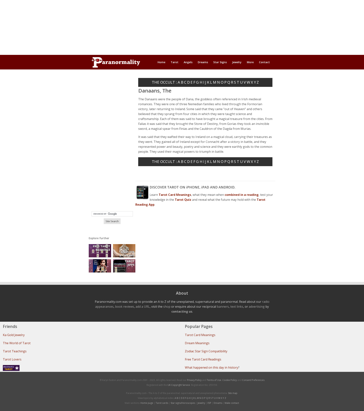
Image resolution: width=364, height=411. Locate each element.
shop (166, 306)
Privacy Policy (194, 380)
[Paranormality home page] (116, 62)
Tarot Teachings (15, 351)
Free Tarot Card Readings (203, 359)
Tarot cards (162, 403)
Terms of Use (214, 380)
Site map (232, 393)
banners (223, 306)
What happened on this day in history (211, 367)
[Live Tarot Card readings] (100, 265)
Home (161, 62)
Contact (264, 62)
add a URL (143, 306)
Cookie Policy (229, 380)
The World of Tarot (17, 343)
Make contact (232, 403)
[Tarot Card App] (124, 265)
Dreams (203, 62)
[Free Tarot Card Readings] (100, 250)
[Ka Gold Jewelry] (124, 250)
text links (236, 306)
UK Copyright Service (179, 385)
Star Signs (220, 62)
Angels (188, 62)
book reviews (124, 306)
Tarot (174, 62)
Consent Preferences (253, 380)
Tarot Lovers (12, 359)
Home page (146, 403)
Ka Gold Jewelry (14, 335)
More (250, 62)
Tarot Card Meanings (200, 335)
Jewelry (237, 62)
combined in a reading (242, 195)
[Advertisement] (182, 27)
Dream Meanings (197, 343)
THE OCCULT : (164, 82)
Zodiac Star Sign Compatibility (206, 351)
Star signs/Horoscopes (183, 403)
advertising (257, 306)
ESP (209, 403)
